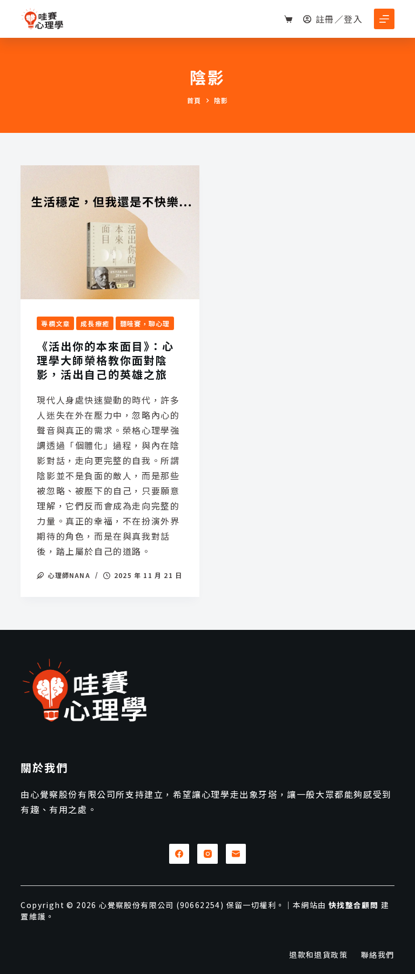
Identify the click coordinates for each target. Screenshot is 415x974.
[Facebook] (179, 854)
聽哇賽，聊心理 (145, 323)
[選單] (384, 19)
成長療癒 (95, 323)
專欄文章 (55, 323)
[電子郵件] (236, 854)
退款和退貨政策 (318, 954)
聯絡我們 (377, 954)
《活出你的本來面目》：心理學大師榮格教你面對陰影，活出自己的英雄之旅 (105, 360)
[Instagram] (207, 854)
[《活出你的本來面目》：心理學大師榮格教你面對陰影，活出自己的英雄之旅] (110, 232)
